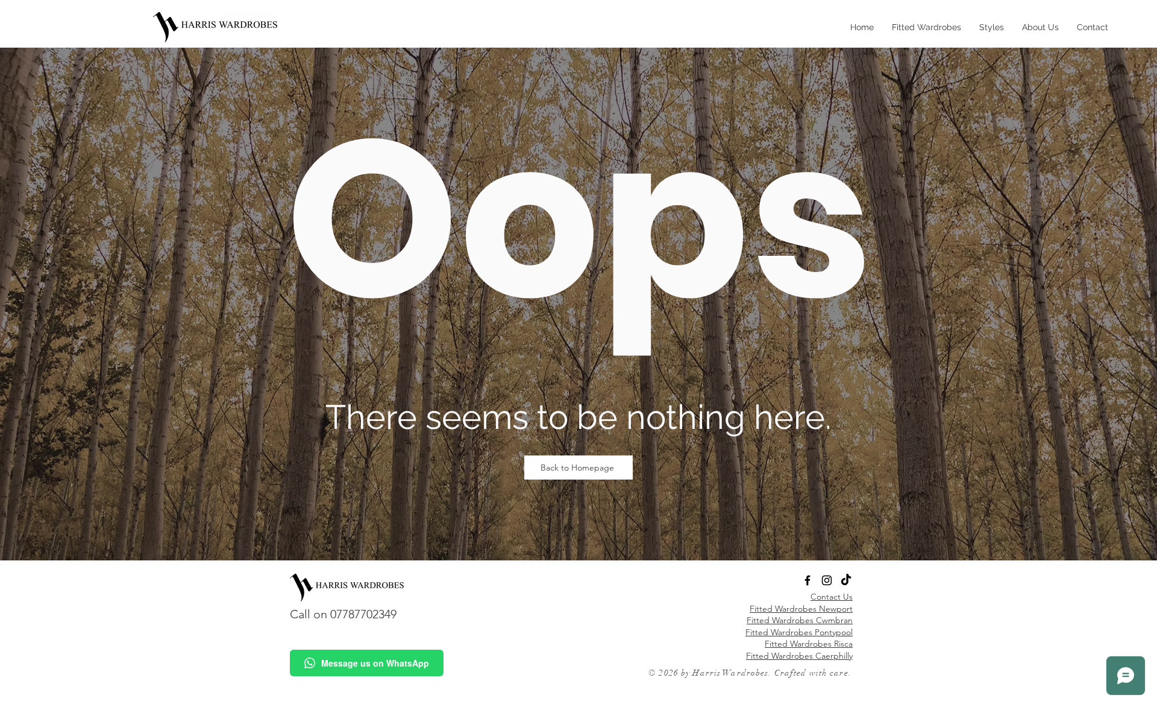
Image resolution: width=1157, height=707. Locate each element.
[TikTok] (846, 580)
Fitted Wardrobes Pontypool (799, 632)
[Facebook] (807, 580)
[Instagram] (826, 580)
